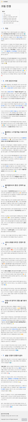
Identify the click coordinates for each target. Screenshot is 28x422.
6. (3, 302)
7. (3, 355)
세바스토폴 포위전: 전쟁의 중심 (9, 19)
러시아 (4, 320)
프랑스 (21, 37)
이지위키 (6, 1)
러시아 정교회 (18, 105)
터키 (2, 39)
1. (3, 28)
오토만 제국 (10, 88)
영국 (18, 37)
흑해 (20, 368)
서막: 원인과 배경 (6, 15)
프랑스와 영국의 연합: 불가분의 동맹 (10, 21)
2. (3, 81)
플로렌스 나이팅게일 (12, 51)
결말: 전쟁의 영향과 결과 (8, 23)
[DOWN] (25, 419)
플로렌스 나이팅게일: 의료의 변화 (9, 16)
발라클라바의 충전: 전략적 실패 (9, 18)
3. (3, 133)
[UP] (23, 419)
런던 (7, 166)
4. (3, 186)
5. (3, 243)
